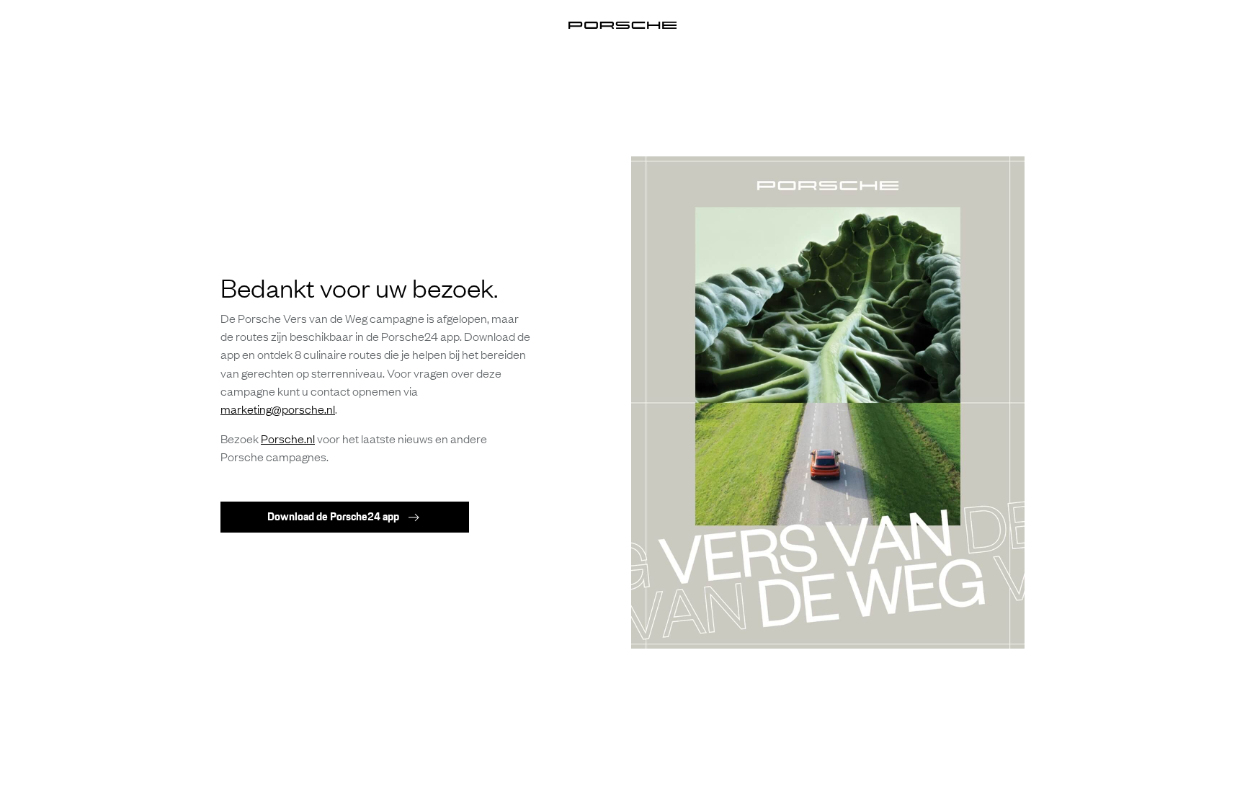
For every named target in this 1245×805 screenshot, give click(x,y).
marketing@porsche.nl (277, 409)
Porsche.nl (288, 438)
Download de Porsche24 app (333, 516)
